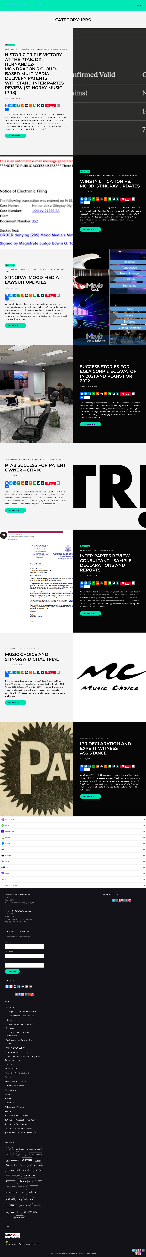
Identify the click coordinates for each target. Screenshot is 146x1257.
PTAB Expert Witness (14, 1086)
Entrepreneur (11, 1069)
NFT (23, 1192)
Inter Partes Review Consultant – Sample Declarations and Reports (105, 562)
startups (11, 1205)
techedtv (15, 1212)
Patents (134, 175)
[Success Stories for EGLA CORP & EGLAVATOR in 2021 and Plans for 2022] (36, 394)
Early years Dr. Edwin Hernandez (21, 1011)
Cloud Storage (23, 1155)
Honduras (10, 1020)
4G (87, 361)
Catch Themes (91, 1253)
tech (7, 1212)
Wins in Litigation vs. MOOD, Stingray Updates (110, 184)
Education (9, 1064)
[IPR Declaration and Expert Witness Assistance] (36, 769)
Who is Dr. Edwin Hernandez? (18, 1128)
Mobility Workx (11, 1187)
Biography (9, 1007)
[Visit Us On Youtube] (22, 994)
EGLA (82, 175)
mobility (39, 1182)
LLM (40, 1170)
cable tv (8, 1155)
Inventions (42, 49)
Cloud (20, 459)
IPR (47, 49)
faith (23, 1165)
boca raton (38, 1149)
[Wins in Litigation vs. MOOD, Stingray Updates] (36, 202)
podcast (10, 1198)
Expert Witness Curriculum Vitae (21, 1016)
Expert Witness (89, 175)
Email (7, 961)
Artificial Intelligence (27, 1149)
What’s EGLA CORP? (15, 1048)
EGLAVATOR (99, 361)
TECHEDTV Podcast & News (17, 1116)
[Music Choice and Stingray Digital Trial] (109, 677)
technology (29, 1211)
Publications (10, 1090)
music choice (23, 1187)
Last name (9, 952)
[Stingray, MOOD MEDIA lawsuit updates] (109, 297)
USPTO (7, 272)
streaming (37, 1205)
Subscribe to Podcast (14, 1107)
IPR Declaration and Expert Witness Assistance (105, 748)
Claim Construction (11, 269)
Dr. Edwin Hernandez (21, 895)
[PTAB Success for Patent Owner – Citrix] (109, 486)
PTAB (65, 49)
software (100, 738)
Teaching (9, 1111)
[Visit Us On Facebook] (19, 994)
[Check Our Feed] (29, 994)
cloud (15, 1155)
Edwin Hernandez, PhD (23, 4)
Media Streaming (11, 1182)
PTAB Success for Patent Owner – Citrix (35, 467)
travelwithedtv (9, 1218)
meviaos (32, 1182)
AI (17, 1149)
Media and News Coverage (17, 1073)
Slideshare (9, 1103)
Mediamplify (49, 269)
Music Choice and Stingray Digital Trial (32, 657)
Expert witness (13, 1165)
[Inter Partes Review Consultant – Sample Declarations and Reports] (36, 581)
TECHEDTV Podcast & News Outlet (20, 1120)
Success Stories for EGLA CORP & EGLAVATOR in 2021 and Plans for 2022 (108, 373)
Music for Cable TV (22, 649)
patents (32, 1192)
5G (89, 361)
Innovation (22, 49)
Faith (16, 49)
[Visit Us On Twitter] (16, 994)
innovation (25, 1170)
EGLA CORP (15, 1160)
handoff (29, 1165)
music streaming (12, 1192)
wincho (17, 98)
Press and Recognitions (15, 1081)
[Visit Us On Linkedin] (26, 994)
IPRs (50, 49)
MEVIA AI (61, 269)
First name (9, 942)
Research (9, 1094)
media (19, 1175)
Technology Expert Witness (17, 1124)
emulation (38, 1160)
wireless (19, 1217)
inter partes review (32, 49)
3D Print (82, 361)
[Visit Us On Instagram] (32, 994)
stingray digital (25, 1205)
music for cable (34, 1187)
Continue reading (17, 136)
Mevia (61, 49)
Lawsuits (55, 49)
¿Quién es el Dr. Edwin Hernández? (21, 1133)
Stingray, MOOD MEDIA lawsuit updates (32, 280)
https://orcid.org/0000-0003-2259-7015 (22, 1244)
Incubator (106, 361)
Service (8, 1098)
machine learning (10, 1175)
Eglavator (27, 1159)
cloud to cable (9, 49)
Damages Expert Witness (16, 1052)
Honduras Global (12, 1170)
